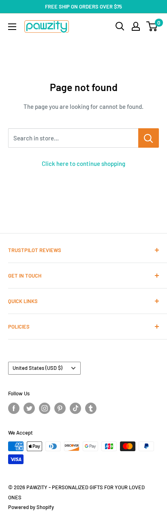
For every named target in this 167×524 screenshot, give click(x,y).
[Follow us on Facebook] (13, 408)
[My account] (136, 26)
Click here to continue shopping (83, 163)
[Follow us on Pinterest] (60, 408)
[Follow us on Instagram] (44, 408)
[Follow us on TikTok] (75, 408)
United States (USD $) (37, 368)
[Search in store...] (148, 138)
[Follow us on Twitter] (29, 408)
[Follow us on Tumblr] (90, 408)
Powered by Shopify (31, 507)
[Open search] (120, 26)
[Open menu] (12, 26)
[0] (152, 26)
